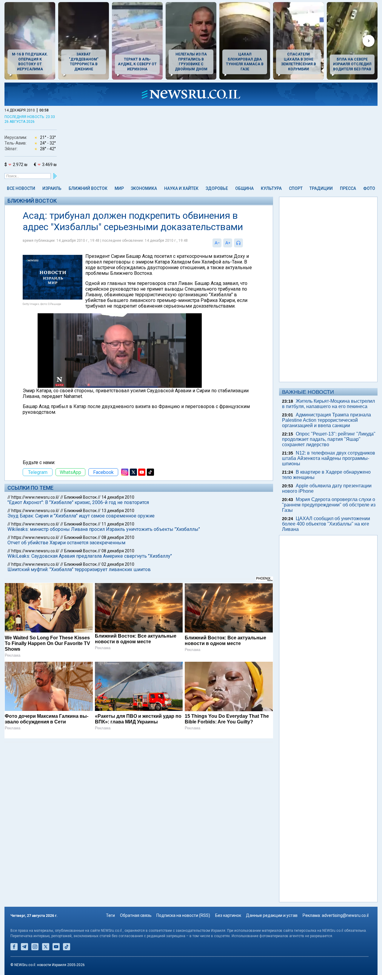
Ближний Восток (88, 188)
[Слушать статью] (244, 242)
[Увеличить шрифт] (227, 242)
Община (244, 188)
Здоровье (217, 188)
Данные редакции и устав (272, 915)
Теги (110, 915)
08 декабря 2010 (117, 537)
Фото (369, 188)
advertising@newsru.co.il (345, 915)
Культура (271, 188)
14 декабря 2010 (117, 497)
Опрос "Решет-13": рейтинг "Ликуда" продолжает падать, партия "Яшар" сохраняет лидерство (328, 439)
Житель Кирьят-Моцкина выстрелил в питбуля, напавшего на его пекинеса (328, 404)
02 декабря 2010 (117, 564)
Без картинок (228, 915)
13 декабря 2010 (117, 510)
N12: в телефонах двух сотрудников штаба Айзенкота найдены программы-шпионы (328, 458)
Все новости (21, 188)
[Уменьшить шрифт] (216, 242)
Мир (119, 188)
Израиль (51, 188)
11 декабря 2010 (117, 524)
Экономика (144, 188)
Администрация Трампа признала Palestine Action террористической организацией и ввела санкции (326, 420)
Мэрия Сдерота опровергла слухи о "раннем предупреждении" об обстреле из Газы (328, 505)
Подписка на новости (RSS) (183, 915)
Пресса (348, 188)
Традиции (321, 188)
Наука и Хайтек (181, 188)
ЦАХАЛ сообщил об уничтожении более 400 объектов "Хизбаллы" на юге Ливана (326, 524)
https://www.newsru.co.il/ (35, 497)
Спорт (296, 188)
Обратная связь (136, 915)
